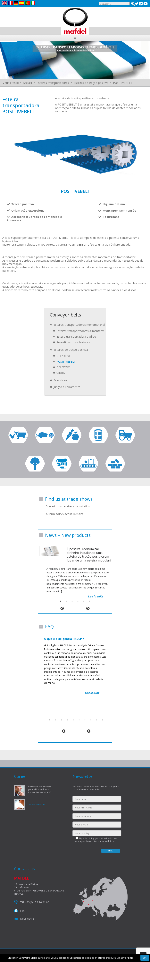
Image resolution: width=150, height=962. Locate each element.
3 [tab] (72, 601)
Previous (62, 609)
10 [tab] (102, 720)
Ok (144, 957)
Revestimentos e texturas (73, 342)
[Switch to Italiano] (33, 3)
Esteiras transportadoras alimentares (80, 331)
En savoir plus (125, 957)
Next (88, 609)
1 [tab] (60, 601)
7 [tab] (85, 720)
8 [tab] (91, 720)
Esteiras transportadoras (53, 83)
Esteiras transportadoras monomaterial (79, 324)
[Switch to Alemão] (16, 3)
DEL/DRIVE (63, 356)
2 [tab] (66, 601)
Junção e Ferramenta (67, 387)
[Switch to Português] (28, 3)
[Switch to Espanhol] (22, 3)
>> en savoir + (36, 804)
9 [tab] (97, 720)
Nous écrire (27, 918)
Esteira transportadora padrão (76, 336)
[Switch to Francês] (11, 3)
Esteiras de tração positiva (91, 83)
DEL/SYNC (63, 367)
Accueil (27, 83)
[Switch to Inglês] (5, 3)
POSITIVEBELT (122, 83)
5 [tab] (84, 601)
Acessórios (60, 380)
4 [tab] (78, 601)
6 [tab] (90, 601)
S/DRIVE (61, 373)
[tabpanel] (75, 568)
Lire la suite (95, 596)
